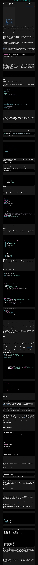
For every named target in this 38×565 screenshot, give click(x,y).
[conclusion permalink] (2, 553)
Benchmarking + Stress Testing (9, 23)
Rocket (16, 188)
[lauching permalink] (2, 396)
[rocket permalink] (2, 186)
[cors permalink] (2, 336)
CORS (7, 16)
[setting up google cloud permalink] (2, 422)
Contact (23, 0)
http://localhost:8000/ (6, 404)
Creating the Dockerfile (9, 20)
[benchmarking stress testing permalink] (2, 504)
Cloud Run (14, 26)
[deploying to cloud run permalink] (2, 480)
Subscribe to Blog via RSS (30, 6)
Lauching (7, 17)
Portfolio (20, 0)
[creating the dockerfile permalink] (2, 427)
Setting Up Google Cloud (9, 19)
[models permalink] (2, 228)
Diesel (4, 48)
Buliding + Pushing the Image (10, 21)
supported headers (29, 347)
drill (21, 506)
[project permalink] (2, 79)
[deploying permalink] (2, 418)
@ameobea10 (16, 0)
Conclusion (6, 24)
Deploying (6, 18)
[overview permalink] (2, 34)
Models (7, 14)
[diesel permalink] (2, 46)
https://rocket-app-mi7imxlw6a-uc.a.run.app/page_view (13, 502)
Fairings (20, 349)
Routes (7, 15)
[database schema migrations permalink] (2, 111)
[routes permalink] (2, 264)
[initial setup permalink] (2, 45)
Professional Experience (29, 1)
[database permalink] (2, 58)
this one (25, 417)
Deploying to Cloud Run (9, 22)
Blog (26, 0)
